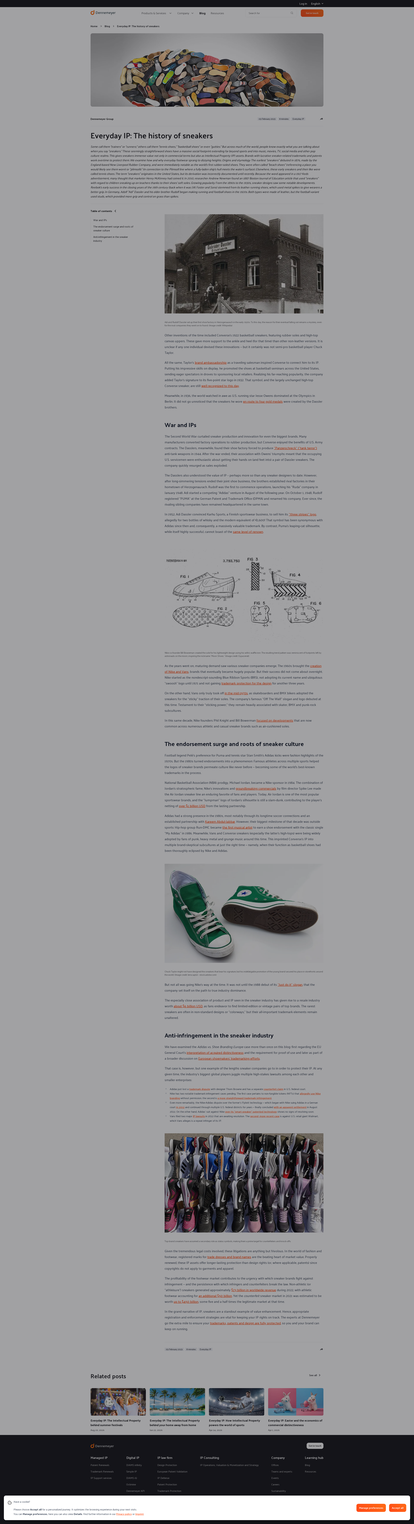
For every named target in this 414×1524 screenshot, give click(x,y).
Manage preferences (371, 1507)
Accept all (397, 1507)
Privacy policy (124, 1514)
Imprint (139, 1514)
